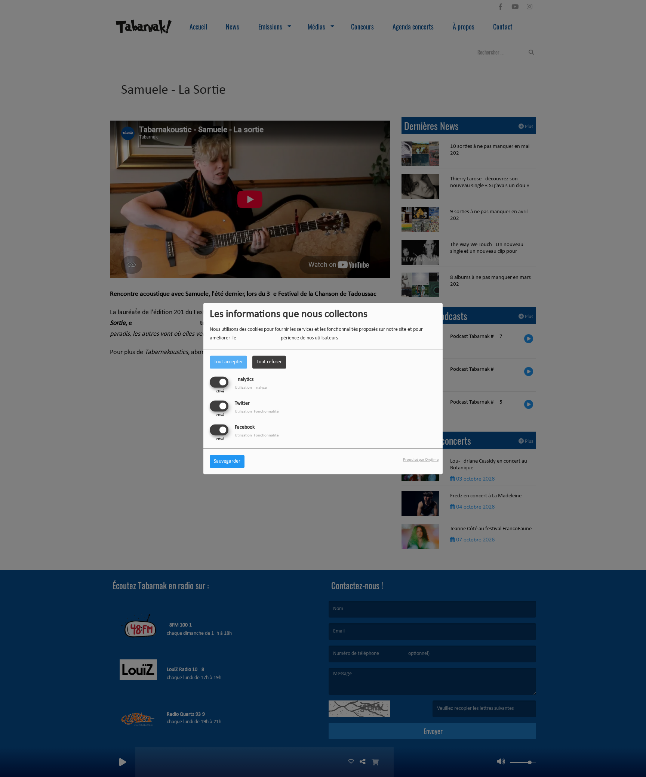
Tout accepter (228, 362)
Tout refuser (269, 362)
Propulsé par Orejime (421, 460)
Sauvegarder (227, 461)
